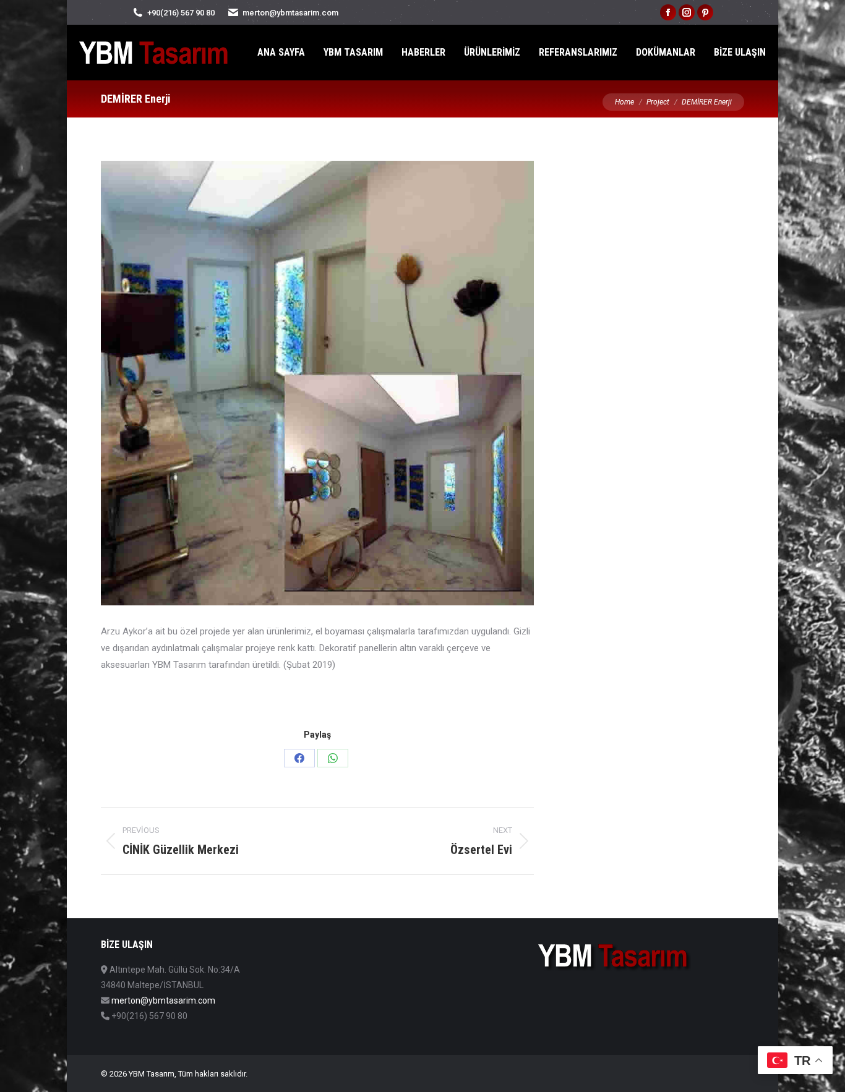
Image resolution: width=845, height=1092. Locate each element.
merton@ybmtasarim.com (163, 1000)
